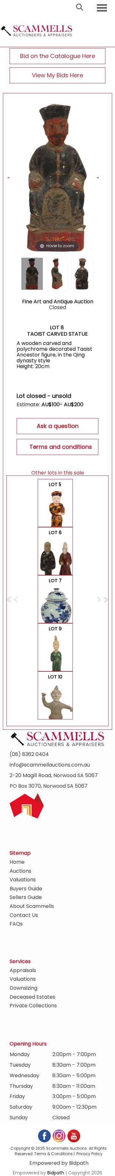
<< (9, 599)
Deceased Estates (32, 997)
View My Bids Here (57, 75)
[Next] (101, 177)
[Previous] (13, 177)
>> (105, 599)
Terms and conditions (60, 447)
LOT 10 (56, 696)
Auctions (20, 871)
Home (17, 862)
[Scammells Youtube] (73, 1135)
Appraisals (23, 970)
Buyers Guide (26, 888)
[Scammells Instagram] (59, 1135)
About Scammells (32, 906)
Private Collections (33, 1005)
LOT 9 (56, 648)
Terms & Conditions (53, 1153)
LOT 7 (56, 600)
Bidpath (55, 1173)
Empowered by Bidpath (58, 1163)
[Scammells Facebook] (44, 1135)
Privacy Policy (89, 1153)
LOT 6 (56, 552)
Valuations (23, 879)
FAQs (16, 924)
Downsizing (23, 988)
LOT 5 (56, 504)
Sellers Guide (26, 897)
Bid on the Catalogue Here (57, 56)
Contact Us (24, 915)
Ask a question (58, 426)
